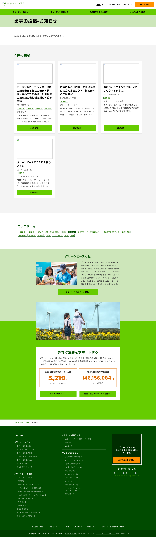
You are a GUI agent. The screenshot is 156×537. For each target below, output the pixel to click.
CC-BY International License (105, 533)
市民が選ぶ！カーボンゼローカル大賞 (32, 495)
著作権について (55, 526)
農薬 (48, 235)
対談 (65, 232)
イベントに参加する (72, 474)
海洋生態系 (126, 232)
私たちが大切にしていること (27, 449)
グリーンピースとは (24, 446)
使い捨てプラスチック (111, 232)
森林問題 (32, 235)
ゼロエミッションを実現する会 (30, 488)
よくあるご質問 (114, 4)
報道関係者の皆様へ (24, 509)
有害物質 (41, 235)
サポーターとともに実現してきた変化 (78, 439)
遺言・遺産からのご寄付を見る (97, 393)
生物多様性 (23, 235)
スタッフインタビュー (53, 232)
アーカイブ (78, 526)
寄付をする (144, 4)
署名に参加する (70, 470)
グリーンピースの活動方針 (26, 516)
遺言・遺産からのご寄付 (75, 467)
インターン (68, 481)
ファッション (57, 235)
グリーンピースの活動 (25, 477)
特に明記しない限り (71, 533)
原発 (66, 235)
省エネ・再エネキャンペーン (29, 484)
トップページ (19, 422)
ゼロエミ (21, 108)
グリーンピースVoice (24, 460)
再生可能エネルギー (94, 232)
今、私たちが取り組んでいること (28, 512)
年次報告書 (69, 446)
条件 (67, 526)
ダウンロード (69, 494)
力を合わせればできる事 (73, 456)
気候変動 (47, 108)
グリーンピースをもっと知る (77, 292)
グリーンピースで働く (72, 477)
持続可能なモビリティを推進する (31, 491)
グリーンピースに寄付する (74, 460)
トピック (40, 232)
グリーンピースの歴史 (25, 453)
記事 (27, 422)
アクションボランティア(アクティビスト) (73, 489)
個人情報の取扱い (38, 526)
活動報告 (68, 442)
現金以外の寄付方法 (73, 463)
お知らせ (39, 108)
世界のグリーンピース (25, 467)
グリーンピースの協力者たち (27, 456)
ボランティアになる (72, 484)
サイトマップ (91, 526)
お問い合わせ (128, 4)
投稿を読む (34, 128)
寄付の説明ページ (57, 393)
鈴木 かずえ (21, 112)
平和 (72, 235)
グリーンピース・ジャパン (70, 105)
